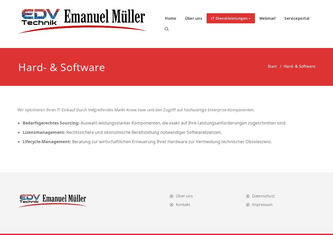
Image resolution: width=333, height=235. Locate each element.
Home (170, 18)
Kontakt (183, 204)
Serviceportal (297, 18)
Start (272, 66)
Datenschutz (263, 195)
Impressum (262, 204)
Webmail (267, 18)
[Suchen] (167, 29)
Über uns (193, 18)
